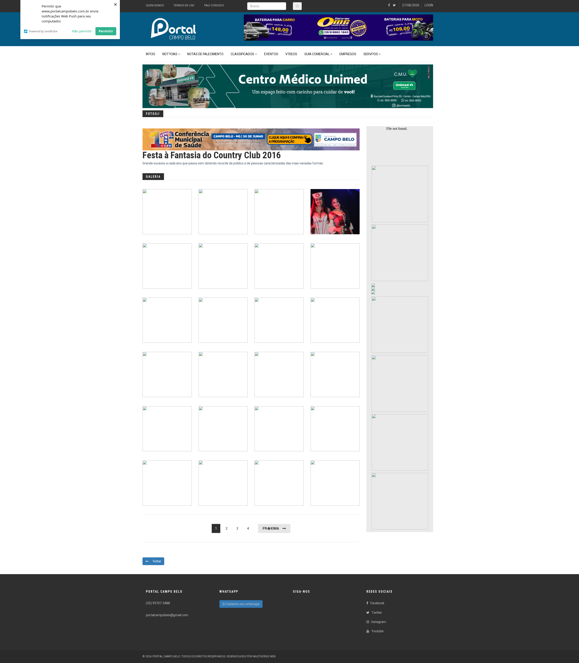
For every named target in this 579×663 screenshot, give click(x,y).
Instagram (378, 622)
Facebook (377, 603)
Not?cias (169, 54)
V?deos (291, 54)
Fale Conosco (214, 5)
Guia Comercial (317, 54)
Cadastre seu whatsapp (242, 604)
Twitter (377, 612)
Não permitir (82, 31)
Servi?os (370, 54)
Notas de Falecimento (205, 54)
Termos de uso (184, 5)
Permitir (106, 31)
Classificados (242, 54)
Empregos (347, 54)
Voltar (156, 561)
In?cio (150, 54)
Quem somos (155, 5)
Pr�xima (271, 528)
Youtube (377, 631)
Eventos (271, 54)
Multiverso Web (264, 656)
